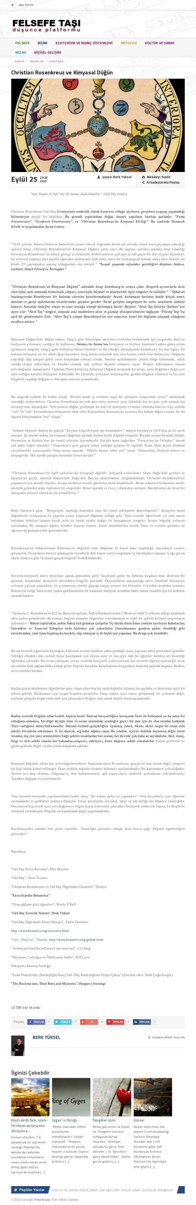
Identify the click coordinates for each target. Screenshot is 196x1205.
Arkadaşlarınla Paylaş (161, 182)
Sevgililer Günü (104, 1120)
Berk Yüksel (46, 1037)
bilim (42, 42)
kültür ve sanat (160, 42)
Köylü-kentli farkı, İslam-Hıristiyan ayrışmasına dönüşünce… (29, 1125)
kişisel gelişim (47, 52)
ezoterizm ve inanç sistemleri (84, 42)
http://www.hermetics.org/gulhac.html (76, 940)
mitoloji (129, 42)
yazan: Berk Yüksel (114, 177)
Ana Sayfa (26, 5)
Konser (139, 1120)
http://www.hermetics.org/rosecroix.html (40, 931)
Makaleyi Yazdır (156, 177)
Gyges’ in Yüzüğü (64, 1120)
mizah (20, 52)
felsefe (22, 42)
